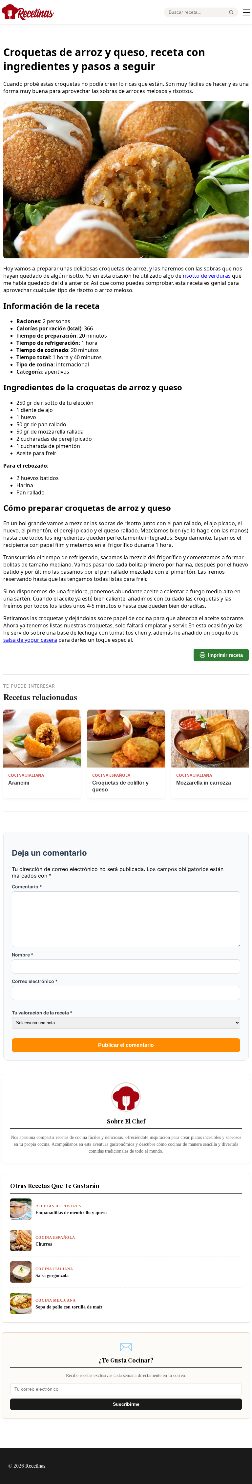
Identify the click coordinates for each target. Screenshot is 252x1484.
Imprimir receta (225, 655)
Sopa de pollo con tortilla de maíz (68, 1306)
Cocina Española (111, 775)
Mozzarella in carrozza (203, 783)
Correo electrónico (35, 981)
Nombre (22, 954)
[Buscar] (231, 12)
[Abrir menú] (246, 12)
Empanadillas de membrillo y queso (71, 1212)
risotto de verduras (207, 275)
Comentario (27, 886)
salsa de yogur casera (30, 639)
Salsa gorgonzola (52, 1275)
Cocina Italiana (26, 775)
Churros (43, 1244)
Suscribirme (126, 1404)
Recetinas (35, 1466)
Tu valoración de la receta (42, 1012)
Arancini (18, 783)
